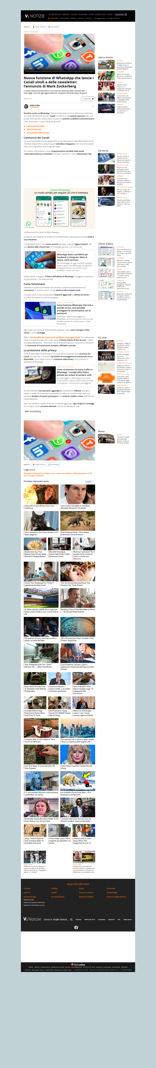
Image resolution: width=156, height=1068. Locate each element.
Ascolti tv (89, 18)
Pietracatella (64, 18)
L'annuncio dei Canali (35, 126)
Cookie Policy (49, 970)
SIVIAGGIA (99, 967)
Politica (54, 888)
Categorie (101, 919)
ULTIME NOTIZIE (54, 14)
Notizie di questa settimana (34, 902)
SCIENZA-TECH (100, 14)
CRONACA (66, 14)
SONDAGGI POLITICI (123, 352)
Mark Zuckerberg (33, 411)
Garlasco (74, 18)
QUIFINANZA (107, 967)
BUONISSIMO (116, 967)
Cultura (27, 892)
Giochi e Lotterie (86, 892)
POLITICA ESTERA (122, 165)
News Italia (128, 919)
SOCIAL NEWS (33, 32)
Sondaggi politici (99, 18)
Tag (119, 919)
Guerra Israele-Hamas (116, 897)
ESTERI (91, 14)
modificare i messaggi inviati (67, 337)
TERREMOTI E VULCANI (124, 363)
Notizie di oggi (30, 897)
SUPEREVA (124, 967)
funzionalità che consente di (42, 337)
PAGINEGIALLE (45, 967)
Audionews (119, 14)
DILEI (93, 967)
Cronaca (27, 888)
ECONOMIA (83, 14)
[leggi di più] (93, 106)
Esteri (81, 888)
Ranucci (81, 18)
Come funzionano (33, 129)
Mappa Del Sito (90, 919)
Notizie (34, 919)
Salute (54, 892)
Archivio (111, 919)
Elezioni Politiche (86, 897)
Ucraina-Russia (57, 897)
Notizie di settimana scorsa (34, 905)
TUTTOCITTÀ (87, 967)
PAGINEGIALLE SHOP (57, 967)
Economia (111, 888)
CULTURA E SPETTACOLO (125, 187)
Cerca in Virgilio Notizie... (56, 919)
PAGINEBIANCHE (76, 967)
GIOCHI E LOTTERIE (123, 374)
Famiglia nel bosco (113, 18)
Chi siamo (28, 970)
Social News (112, 892)
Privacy (42, 970)
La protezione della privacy (37, 132)
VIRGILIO (37, 967)
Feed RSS (78, 919)
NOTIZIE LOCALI (122, 154)
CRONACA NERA (122, 93)
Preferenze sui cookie (60, 970)
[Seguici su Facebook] (76, 928)
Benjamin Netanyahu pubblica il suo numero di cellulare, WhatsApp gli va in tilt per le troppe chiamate (58, 474)
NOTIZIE (37, 16)
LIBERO (30, 967)
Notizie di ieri (29, 900)
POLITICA (74, 14)
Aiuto (69, 970)
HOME (26, 32)
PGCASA (67, 967)
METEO (119, 435)
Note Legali (35, 970)
